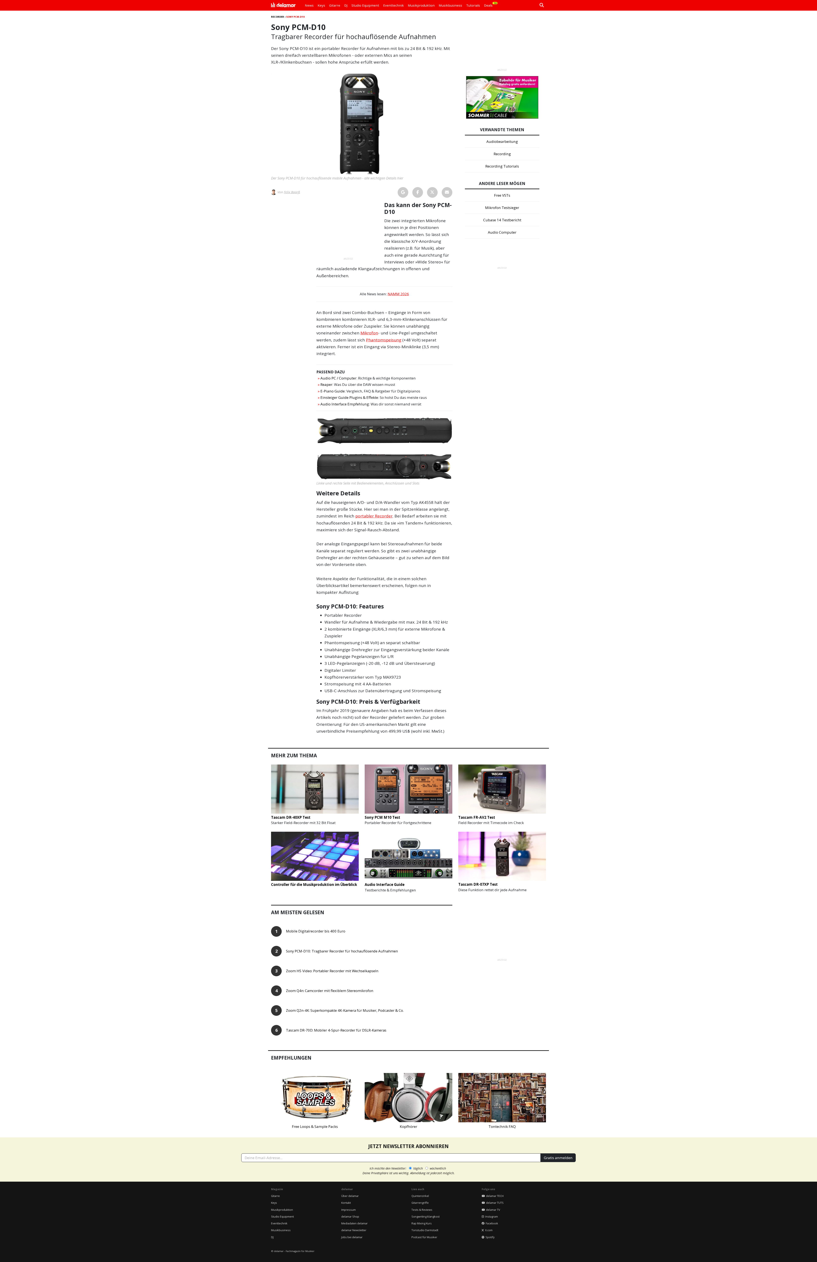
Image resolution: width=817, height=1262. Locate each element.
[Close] (487, 582)
